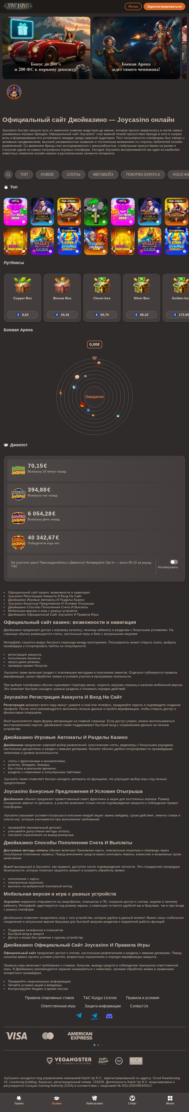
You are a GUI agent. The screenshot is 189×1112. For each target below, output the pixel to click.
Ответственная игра (58, 1006)
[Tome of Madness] (42, 211)
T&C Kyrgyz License (100, 998)
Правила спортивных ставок (49, 998)
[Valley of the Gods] (42, 241)
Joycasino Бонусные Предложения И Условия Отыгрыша (51, 603)
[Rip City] (96, 211)
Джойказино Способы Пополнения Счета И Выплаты (48, 607)
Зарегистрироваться (164, 6)
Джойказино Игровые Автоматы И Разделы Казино (46, 600)
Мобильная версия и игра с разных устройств (42, 611)
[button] (94, 174)
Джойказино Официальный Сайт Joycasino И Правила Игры (53, 614)
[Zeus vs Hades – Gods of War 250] (96, 241)
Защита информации (103, 1006)
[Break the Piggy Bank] (15, 241)
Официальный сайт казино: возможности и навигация (49, 592)
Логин (133, 6)
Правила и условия (142, 998)
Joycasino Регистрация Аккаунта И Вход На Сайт (45, 596)
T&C (14, 566)
